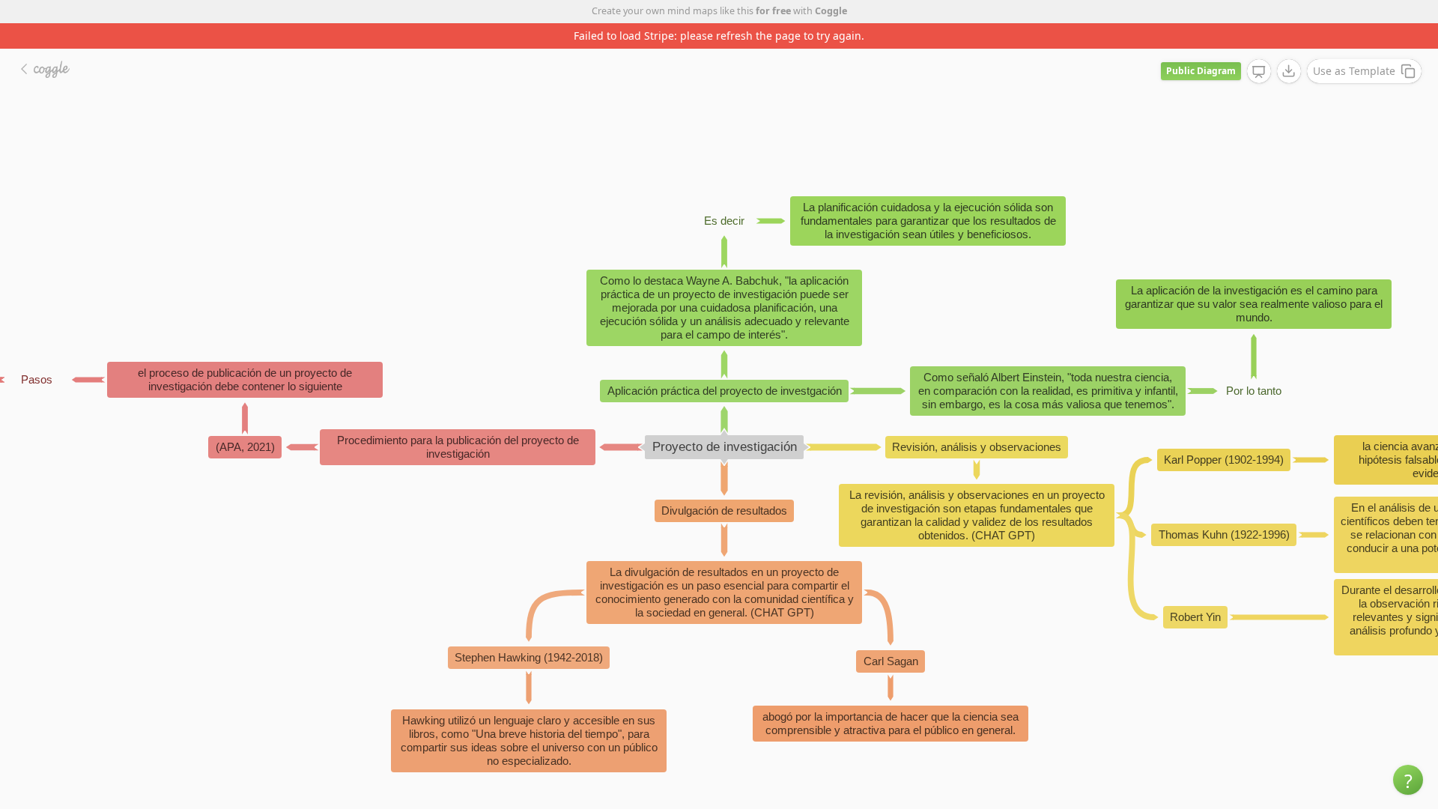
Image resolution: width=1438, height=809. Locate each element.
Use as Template (1354, 71)
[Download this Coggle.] (1289, 71)
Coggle (831, 10)
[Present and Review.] (1259, 72)
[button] (1408, 780)
